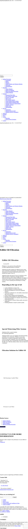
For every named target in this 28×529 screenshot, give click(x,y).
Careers (4, 117)
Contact (4, 120)
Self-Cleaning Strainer (10, 100)
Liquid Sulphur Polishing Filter (12, 102)
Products (4, 93)
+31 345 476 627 (4, 485)
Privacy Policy (6, 502)
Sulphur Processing (7, 79)
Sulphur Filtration (9, 92)
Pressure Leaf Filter (9, 97)
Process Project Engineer (10, 119)
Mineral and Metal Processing (11, 91)
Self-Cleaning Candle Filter (11, 96)
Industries (5, 87)
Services (4, 108)
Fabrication (7, 85)
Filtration (7, 82)
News (4, 115)
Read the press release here (6, 198)
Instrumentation (8, 86)
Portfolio (4, 114)
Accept (1, 511)
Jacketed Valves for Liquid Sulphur (13, 103)
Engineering (8, 80)
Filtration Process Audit (10, 110)
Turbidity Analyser (9, 104)
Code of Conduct (6, 504)
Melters (7, 81)
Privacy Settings (6, 511)
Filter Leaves (8, 98)
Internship (7, 118)
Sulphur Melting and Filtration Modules (13, 84)
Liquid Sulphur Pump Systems (12, 101)
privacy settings (6, 510)
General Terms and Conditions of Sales (11, 503)
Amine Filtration (9, 89)
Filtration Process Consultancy (11, 112)
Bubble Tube (8, 106)
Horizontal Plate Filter (10, 95)
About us (5, 113)
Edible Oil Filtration (9, 90)
